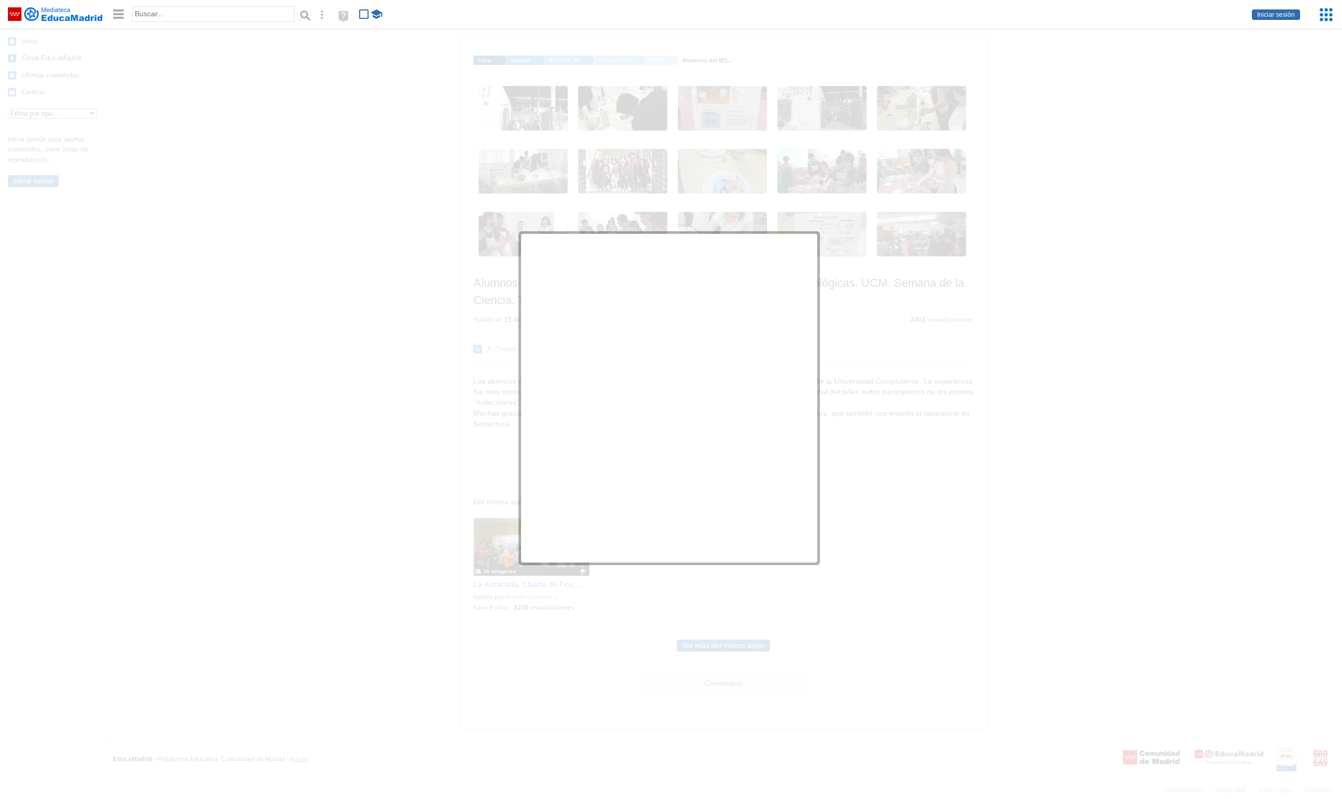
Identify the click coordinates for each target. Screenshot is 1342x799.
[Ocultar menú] (118, 14)
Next (559, 539)
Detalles (750, 551)
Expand (800, 250)
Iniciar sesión (1276, 15)
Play (533, 540)
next (743, 382)
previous (596, 382)
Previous (548, 539)
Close (806, 538)
